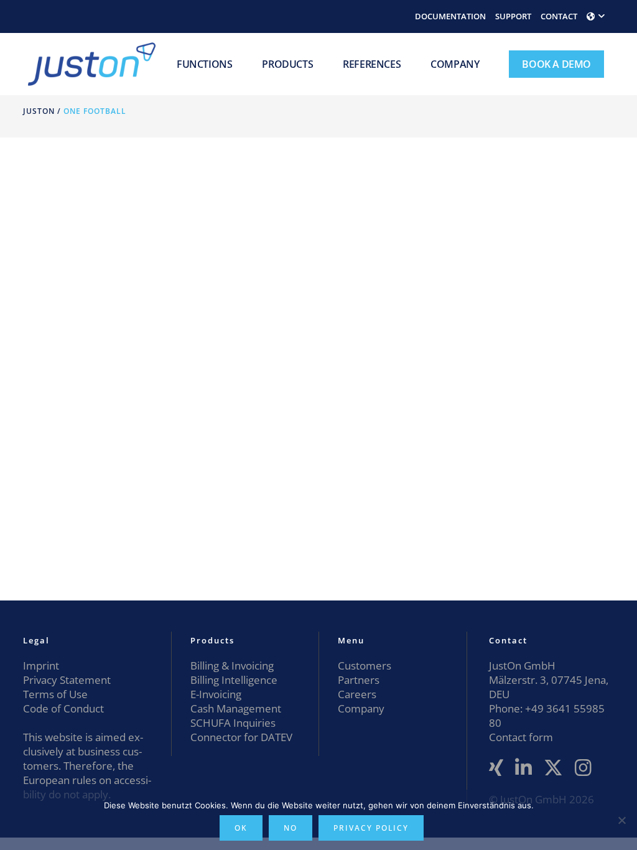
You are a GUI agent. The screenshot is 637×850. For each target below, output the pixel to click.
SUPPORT (513, 16)
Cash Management (235, 708)
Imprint (41, 665)
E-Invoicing (215, 694)
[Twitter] (553, 768)
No (290, 828)
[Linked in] (523, 768)
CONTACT (559, 16)
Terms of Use (55, 694)
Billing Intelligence (233, 680)
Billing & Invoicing (232, 665)
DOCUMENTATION (450, 16)
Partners (358, 680)
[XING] (496, 768)
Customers (364, 665)
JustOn (39, 111)
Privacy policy (371, 828)
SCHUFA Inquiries (233, 723)
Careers (357, 694)
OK (241, 828)
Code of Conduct (63, 708)
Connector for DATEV (241, 737)
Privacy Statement (67, 680)
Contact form (521, 737)
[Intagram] (583, 768)
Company (361, 708)
